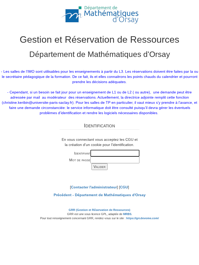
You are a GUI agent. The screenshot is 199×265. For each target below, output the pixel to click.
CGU (124, 187)
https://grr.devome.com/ (142, 218)
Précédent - (100, 195)
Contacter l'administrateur (94, 187)
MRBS (127, 214)
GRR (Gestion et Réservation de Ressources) (99, 209)
